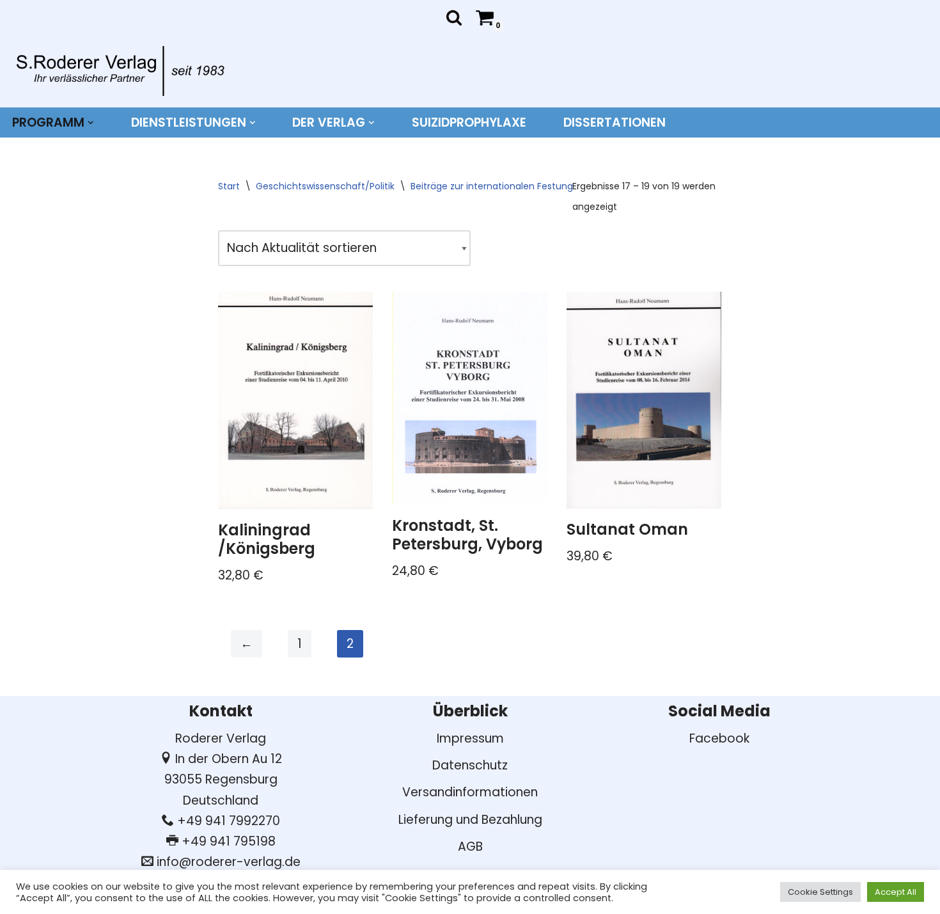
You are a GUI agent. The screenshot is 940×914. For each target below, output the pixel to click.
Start (229, 186)
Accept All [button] (895, 892)
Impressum (470, 738)
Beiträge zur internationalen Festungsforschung (517, 186)
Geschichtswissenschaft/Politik (325, 186)
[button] (91, 123)
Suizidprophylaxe (469, 122)
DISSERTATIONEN (614, 122)
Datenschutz (470, 765)
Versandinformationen (470, 792)
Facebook (719, 738)
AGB (470, 846)
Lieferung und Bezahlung (470, 819)
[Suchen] (454, 17)
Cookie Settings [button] (820, 892)
